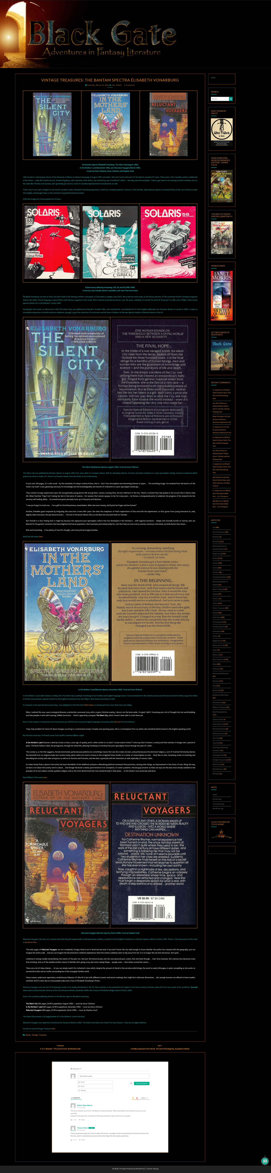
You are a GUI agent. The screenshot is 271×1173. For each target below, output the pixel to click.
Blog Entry (216, 554)
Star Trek (216, 738)
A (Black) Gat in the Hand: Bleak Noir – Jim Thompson (221, 493)
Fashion (215, 599)
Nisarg (155, 1169)
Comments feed (218, 804)
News (214, 664)
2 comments (129, 85)
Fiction (215, 603)
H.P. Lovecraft (217, 622)
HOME (213, 78)
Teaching (216, 743)
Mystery (215, 655)
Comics (215, 563)
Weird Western (218, 769)
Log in (215, 794)
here (41, 536)
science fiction (218, 719)
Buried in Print (30, 942)
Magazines (216, 641)
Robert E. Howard (219, 707)
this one (117, 722)
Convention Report (220, 577)
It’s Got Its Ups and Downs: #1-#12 (222, 419)
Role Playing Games (220, 712)
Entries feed (217, 799)
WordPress (140, 1169)
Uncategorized (218, 755)
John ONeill (117, 85)
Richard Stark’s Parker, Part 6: (221, 409)
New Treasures (218, 659)
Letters (215, 636)
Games (215, 613)
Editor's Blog (217, 589)
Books (28, 1035)
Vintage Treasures (39, 1035)
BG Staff (215, 541)
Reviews (215, 690)
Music (215, 650)
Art (214, 527)
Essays (215, 594)
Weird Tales (217, 764)
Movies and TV (218, 645)
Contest (215, 572)
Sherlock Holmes (219, 729)
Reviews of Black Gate (220, 695)
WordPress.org (218, 808)
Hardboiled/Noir (218, 627)
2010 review (89, 705)
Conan (215, 568)
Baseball (216, 537)
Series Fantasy (218, 724)
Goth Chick (217, 617)
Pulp (214, 686)
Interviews (216, 631)
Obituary (216, 669)
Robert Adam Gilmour (84, 1105)
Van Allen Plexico (219, 450)
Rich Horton (217, 702)
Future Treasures (219, 608)
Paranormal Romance (220, 673)
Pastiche (216, 681)
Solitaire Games (218, 733)
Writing (215, 774)
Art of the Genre (218, 532)
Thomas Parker (82, 1128)
